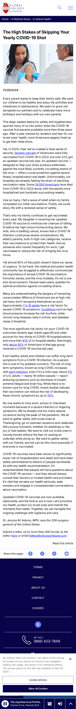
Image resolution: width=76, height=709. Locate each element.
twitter (42, 554)
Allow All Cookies (38, 688)
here (14, 535)
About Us (38, 587)
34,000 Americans (47, 184)
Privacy (38, 577)
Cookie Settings (38, 679)
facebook (30, 553)
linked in (54, 553)
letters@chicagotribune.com (48, 535)
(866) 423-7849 (47, 641)
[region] (38, 674)
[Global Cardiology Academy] (13, 7)
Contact (38, 598)
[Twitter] (38, 624)
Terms (38, 567)
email (66, 553)
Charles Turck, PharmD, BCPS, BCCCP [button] (26, 705)
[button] (5, 704)
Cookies (38, 608)
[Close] (70, 659)
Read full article (63, 543)
